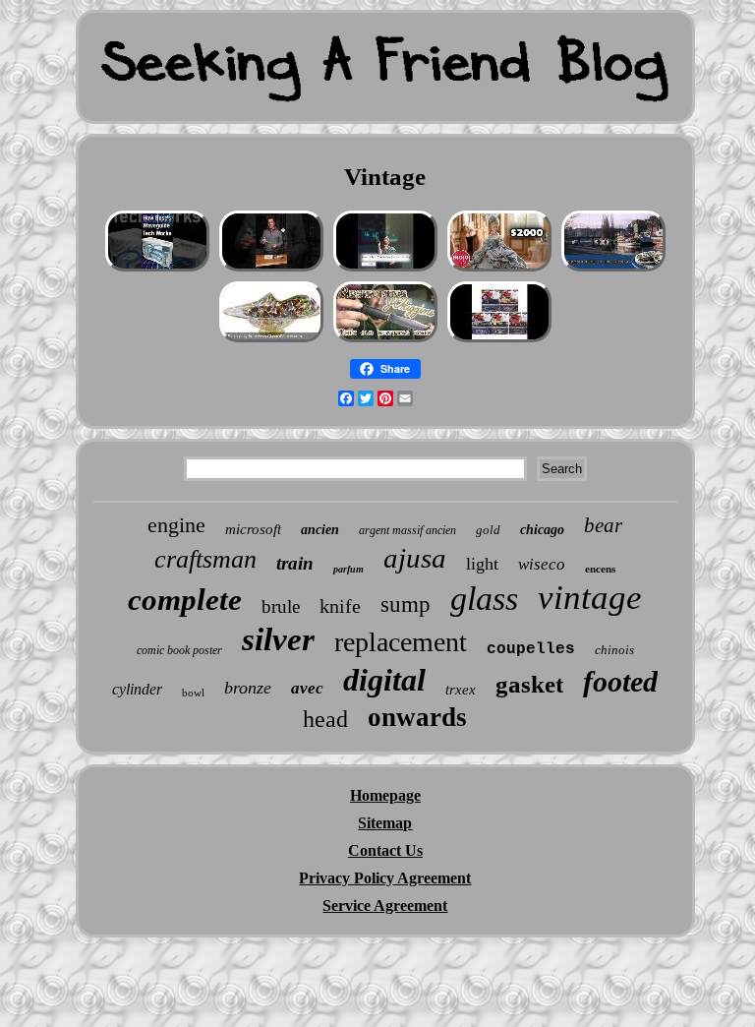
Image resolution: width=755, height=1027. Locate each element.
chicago (542, 529)
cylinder (137, 689)
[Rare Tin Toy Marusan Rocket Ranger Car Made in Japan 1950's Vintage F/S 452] (499, 340)
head (325, 719)
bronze (247, 687)
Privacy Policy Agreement (385, 878)
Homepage (385, 795)
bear (603, 525)
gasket (529, 684)
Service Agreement (384, 905)
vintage (590, 597)
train (295, 563)
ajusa (414, 558)
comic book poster (179, 650)
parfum (348, 569)
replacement (400, 642)
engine (176, 525)
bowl (193, 692)
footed (620, 681)
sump (405, 604)
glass (484, 598)
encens (600, 568)
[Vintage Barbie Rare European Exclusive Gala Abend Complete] (499, 269)
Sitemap (385, 823)
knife (340, 606)
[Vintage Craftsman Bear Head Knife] (385, 340)
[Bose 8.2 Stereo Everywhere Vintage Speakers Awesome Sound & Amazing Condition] (157, 269)
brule (280, 606)
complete (185, 599)
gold (488, 529)
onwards (417, 717)
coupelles (531, 649)
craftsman (205, 559)
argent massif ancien (407, 530)
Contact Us (385, 850)
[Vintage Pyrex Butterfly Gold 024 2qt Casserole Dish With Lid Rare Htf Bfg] (385, 269)
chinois (614, 649)
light (482, 564)
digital (384, 679)
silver (278, 639)
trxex (460, 689)
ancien (320, 529)
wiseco (541, 564)
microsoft (253, 529)
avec (307, 688)
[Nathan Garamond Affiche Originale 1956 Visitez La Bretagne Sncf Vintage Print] (613, 269)
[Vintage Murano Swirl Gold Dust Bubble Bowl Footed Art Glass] (271, 340)
